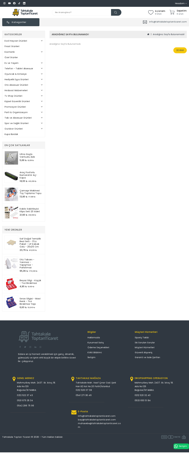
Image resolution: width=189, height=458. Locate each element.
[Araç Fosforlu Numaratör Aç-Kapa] (11, 176)
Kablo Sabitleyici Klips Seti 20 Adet (30, 210)
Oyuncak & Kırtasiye (16, 74)
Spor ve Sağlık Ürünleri (17, 123)
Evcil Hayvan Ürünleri (16, 40)
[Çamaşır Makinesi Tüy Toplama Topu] (11, 194)
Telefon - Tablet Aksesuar (19, 68)
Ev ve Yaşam (12, 63)
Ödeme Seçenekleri (98, 347)
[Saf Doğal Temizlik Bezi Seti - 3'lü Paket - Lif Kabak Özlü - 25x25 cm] (11, 242)
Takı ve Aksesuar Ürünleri (18, 117)
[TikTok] (19, 3)
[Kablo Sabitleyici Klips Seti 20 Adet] (11, 212)
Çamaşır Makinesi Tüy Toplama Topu (30, 192)
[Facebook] (14, 3)
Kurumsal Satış (96, 342)
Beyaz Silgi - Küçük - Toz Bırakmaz (30, 282)
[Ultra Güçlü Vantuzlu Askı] (11, 158)
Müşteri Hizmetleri (144, 347)
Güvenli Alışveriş (143, 352)
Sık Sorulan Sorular (145, 342)
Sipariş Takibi (142, 337)
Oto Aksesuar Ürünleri (16, 84)
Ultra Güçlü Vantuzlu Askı (27, 155)
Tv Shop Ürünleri (13, 95)
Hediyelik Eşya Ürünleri (17, 79)
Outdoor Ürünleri (14, 128)
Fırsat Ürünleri (12, 46)
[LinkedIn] (24, 3)
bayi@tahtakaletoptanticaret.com (97, 419)
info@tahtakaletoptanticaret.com (97, 415)
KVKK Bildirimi (95, 352)
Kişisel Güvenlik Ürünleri (17, 101)
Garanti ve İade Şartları (147, 357)
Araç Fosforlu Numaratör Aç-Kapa (28, 175)
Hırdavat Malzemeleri (16, 90)
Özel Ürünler (11, 57)
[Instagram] (4, 3)
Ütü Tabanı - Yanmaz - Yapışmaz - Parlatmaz (27, 263)
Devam (180, 50)
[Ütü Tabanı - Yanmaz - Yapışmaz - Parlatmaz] (11, 263)
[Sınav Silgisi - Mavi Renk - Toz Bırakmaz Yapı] (11, 302)
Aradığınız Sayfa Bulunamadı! (169, 34)
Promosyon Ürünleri (15, 106)
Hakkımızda (94, 337)
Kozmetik (10, 51)
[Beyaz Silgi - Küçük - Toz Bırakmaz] (11, 284)
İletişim (91, 357)
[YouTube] (9, 3)
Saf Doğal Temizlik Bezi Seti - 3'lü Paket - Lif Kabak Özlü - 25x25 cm (30, 242)
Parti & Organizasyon (16, 112)
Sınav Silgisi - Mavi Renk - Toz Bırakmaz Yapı (30, 301)
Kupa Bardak (11, 134)
